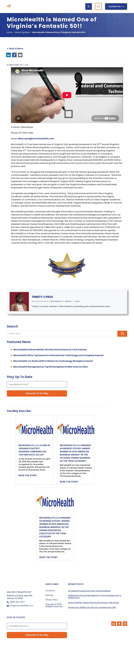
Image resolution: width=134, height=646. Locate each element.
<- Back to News (15, 48)
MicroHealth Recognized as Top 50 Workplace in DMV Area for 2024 (50, 366)
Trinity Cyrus (42, 297)
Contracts (50, 591)
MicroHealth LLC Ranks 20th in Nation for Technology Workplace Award (53, 361)
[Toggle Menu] (98, 6)
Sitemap (49, 595)
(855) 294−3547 (17, 602)
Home (9, 32)
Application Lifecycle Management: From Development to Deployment (94, 596)
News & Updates (22, 32)
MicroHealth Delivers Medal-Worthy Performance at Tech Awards (49, 349)
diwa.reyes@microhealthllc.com (36, 138)
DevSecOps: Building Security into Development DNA (92, 607)
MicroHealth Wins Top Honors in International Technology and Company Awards (58, 355)
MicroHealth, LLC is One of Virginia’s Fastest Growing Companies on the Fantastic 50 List (34, 450)
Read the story (28, 475)
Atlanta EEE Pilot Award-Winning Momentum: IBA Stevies (93, 603)
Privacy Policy (51, 600)
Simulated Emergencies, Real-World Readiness (89, 591)
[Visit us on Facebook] (119, 623)
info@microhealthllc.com (21, 605)
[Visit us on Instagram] (125, 623)
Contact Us (114, 6)
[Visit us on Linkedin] (113, 623)
